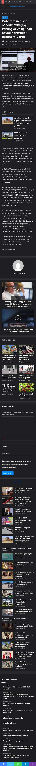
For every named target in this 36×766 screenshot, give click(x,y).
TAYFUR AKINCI (9, 41)
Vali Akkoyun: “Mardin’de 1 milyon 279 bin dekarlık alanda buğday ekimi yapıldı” (24, 540)
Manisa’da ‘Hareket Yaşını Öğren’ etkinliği (17, 548)
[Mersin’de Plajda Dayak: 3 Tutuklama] (7, 556)
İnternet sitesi (6, 454)
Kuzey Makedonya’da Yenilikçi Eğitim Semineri (19, 2)
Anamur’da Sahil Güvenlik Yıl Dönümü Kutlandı (24, 489)
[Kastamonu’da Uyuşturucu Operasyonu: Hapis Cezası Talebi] (7, 635)
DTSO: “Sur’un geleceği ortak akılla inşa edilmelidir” (22, 135)
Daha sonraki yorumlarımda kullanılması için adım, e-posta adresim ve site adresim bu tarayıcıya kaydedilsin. (17, 464)
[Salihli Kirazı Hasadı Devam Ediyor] (26, 387)
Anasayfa (6, 13)
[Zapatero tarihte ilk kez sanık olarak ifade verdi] (7, 612)
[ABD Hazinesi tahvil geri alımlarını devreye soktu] (26, 349)
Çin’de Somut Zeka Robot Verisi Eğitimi (9, 377)
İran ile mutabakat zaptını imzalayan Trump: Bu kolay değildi (24, 574)
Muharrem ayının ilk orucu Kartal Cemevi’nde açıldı (24, 592)
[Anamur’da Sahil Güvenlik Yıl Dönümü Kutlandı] (7, 491)
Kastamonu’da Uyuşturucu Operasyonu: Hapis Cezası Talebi (24, 635)
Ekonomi (13, 13)
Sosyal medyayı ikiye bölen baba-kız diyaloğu (24, 625)
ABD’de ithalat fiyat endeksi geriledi (26, 377)
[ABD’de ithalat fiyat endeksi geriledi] (26, 369)
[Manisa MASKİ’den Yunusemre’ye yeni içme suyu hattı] (7, 664)
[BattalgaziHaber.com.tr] (18, 6)
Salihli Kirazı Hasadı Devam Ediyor (26, 395)
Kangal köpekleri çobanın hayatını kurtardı (24, 583)
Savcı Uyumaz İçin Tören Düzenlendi (15, 619)
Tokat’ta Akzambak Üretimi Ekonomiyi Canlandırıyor (9, 358)
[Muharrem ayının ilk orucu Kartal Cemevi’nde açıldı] (7, 593)
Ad (3, 438)
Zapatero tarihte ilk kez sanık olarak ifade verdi (23, 611)
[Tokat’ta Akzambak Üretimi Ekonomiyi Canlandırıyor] (9, 349)
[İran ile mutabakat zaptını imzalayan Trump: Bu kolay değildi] (7, 575)
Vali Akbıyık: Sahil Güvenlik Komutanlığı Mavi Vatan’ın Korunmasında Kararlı (24, 654)
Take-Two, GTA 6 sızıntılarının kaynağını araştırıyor (23, 520)
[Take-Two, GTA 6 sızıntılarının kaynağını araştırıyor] (7, 521)
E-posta (5, 446)
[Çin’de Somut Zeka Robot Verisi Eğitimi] (9, 369)
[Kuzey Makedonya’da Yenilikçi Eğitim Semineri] (7, 512)
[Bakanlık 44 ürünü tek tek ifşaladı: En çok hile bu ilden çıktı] (7, 565)
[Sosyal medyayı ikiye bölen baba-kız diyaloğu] (7, 626)
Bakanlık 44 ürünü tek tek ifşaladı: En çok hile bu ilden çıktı (24, 565)
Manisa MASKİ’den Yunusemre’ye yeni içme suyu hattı (23, 664)
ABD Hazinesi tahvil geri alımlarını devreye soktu (26, 358)
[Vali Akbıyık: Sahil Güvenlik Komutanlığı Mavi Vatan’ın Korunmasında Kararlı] (7, 655)
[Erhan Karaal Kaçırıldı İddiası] (7, 530)
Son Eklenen (18, 482)
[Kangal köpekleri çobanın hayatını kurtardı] (7, 585)
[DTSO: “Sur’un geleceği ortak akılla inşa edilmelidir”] (7, 135)
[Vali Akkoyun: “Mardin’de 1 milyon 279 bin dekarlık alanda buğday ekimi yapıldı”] (7, 120)
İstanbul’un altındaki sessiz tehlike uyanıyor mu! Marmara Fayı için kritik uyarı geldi (23, 500)
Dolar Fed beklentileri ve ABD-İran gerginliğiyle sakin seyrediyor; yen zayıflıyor (9, 388)
